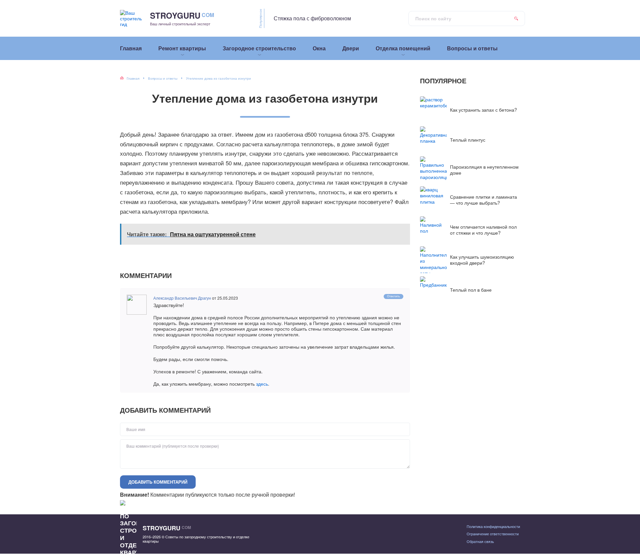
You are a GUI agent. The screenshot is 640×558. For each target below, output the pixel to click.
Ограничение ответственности (493, 533)
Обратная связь (480, 541)
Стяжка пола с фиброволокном (312, 18)
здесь (262, 383)
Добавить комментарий (157, 482)
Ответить (393, 296)
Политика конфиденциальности (493, 526)
